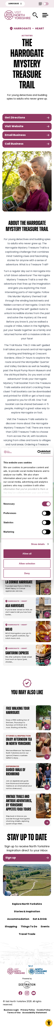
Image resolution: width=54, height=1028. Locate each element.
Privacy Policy (28, 1010)
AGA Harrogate (14, 606)
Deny (27, 573)
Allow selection (27, 563)
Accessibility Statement (34, 1013)
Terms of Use (14, 1013)
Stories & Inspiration (27, 911)
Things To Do (29, 927)
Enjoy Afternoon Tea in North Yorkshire (19, 742)
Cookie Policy (43, 1010)
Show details (38, 544)
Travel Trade (27, 934)
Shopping (11, 927)
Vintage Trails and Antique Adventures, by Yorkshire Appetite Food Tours (19, 803)
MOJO (8, 630)
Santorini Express (17, 653)
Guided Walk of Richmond (15, 772)
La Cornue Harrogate (18, 582)
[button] (45, 15)
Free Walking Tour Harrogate (18, 711)
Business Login (11, 1010)
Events (45, 927)
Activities (27, 36)
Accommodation (18, 919)
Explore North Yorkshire (27, 904)
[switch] (46, 513)
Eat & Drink (40, 919)
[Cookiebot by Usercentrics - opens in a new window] (38, 452)
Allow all (27, 553)
